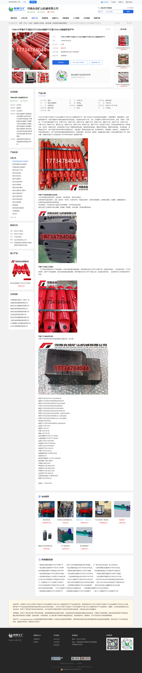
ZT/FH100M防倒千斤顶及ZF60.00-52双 (51, 585)
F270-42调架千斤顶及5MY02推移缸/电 (68, 588)
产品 (25, 23)
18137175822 (79, 62)
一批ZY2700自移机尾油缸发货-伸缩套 (125, 84)
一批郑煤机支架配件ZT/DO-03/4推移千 (78, 591)
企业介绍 (56, 639)
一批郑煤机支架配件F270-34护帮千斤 (50, 591)
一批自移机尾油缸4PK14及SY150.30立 (80, 576)
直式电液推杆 (84, 546)
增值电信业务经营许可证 (67, 663)
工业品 (30, 23)
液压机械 (48, 23)
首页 (20, 23)
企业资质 (56, 642)
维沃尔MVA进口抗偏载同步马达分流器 (107, 585)
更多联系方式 (95, 62)
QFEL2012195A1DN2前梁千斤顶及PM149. (110, 582)
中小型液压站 (65, 546)
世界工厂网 (18, 640)
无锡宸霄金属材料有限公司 (19, 303)
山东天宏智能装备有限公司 (19, 326)
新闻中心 (55, 18)
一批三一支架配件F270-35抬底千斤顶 (105, 591)
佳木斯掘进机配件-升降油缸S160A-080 (51, 570)
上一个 (117, 23)
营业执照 (56, 645)
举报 (109, 29)
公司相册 (86, 18)
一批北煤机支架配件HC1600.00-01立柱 (126, 66)
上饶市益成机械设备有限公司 (19, 320)
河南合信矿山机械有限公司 (43, 8)
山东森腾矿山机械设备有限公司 (20, 323)
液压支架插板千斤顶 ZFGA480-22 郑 (22, 283)
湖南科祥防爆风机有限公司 (19, 308)
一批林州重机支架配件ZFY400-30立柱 (107, 568)
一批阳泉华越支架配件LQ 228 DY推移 (78, 570)
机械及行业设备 (39, 23)
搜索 (128, 11)
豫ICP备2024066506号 (85, 667)
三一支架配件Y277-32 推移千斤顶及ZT (51, 582)
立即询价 (61, 62)
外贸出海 (105, 2)
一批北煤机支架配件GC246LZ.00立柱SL (126, 48)
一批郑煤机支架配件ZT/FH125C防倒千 (96, 588)
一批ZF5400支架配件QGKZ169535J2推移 (80, 582)
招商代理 (97, 18)
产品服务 (113, 2)
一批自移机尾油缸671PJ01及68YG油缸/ (51, 573)
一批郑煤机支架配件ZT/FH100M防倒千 (79, 585)
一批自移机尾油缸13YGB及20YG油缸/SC (107, 570)
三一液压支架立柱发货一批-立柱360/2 (105, 565)
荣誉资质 (66, 18)
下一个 (129, 23)
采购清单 (45, 18)
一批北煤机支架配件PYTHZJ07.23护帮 (51, 568)
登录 (24, 2)
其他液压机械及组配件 (60, 23)
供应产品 (34, 18)
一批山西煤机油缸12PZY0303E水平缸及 (79, 568)
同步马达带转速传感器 (45, 588)
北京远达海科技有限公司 (18, 314)
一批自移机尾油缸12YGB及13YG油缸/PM (51, 576)
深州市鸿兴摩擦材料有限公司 (19, 317)
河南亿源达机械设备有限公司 (19, 311)
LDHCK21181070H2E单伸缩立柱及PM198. (110, 579)
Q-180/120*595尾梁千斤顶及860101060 (51, 579)
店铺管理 (36, 639)
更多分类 (13, 217)
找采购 (36, 642)
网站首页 (14, 18)
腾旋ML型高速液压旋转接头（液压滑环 (51, 546)
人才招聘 (76, 18)
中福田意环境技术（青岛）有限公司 (21, 300)
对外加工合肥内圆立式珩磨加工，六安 (69, 520)
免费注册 (33, 2)
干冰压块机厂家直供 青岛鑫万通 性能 (107, 520)
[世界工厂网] (16, 636)
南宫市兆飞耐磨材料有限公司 (19, 306)
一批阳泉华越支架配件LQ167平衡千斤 (50, 565)
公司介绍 (24, 18)
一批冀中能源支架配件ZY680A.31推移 (108, 573)
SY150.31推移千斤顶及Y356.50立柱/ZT (80, 579)
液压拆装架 (46, 520)
